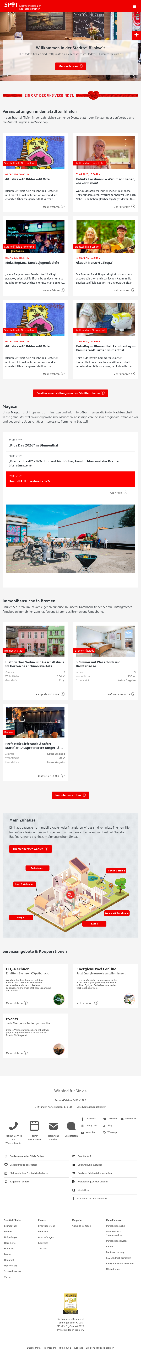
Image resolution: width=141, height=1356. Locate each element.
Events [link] (42, 1220)
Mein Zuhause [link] (114, 1220)
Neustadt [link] (9, 1260)
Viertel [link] (7, 1277)
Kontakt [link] (78, 1348)
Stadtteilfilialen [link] (12, 1220)
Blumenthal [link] (10, 1226)
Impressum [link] (50, 1348)
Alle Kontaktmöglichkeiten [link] (91, 1107)
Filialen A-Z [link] (65, 1348)
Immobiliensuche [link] (115, 1226)
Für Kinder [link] (43, 1231)
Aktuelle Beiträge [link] (81, 1226)
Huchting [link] (9, 1248)
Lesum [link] (7, 1254)
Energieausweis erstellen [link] (120, 1263)
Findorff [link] (8, 1231)
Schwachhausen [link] (12, 1271)
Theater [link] (42, 1248)
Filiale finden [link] (113, 1269)
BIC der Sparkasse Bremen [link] (100, 1348)
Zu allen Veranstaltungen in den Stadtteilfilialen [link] (68, 393)
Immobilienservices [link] (117, 1241)
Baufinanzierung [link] (115, 1252)
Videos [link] (109, 1246)
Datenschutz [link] (34, 1348)
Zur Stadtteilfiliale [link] (68, 66)
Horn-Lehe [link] (10, 1243)
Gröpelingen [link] (11, 1237)
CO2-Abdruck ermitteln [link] (118, 1258)
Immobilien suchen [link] (68, 795)
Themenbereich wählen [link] (28, 849)
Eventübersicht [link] (46, 1226)
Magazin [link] (77, 1220)
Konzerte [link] (43, 1243)
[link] (136, 35)
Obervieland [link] (10, 1265)
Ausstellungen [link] (46, 1237)
